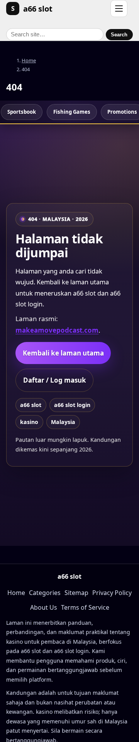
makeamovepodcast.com (56, 330)
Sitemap (76, 592)
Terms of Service (85, 607)
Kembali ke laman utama (63, 353)
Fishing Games (71, 111)
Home (29, 60)
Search (119, 35)
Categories (45, 592)
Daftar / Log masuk (54, 380)
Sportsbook (21, 111)
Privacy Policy (112, 592)
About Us (43, 607)
